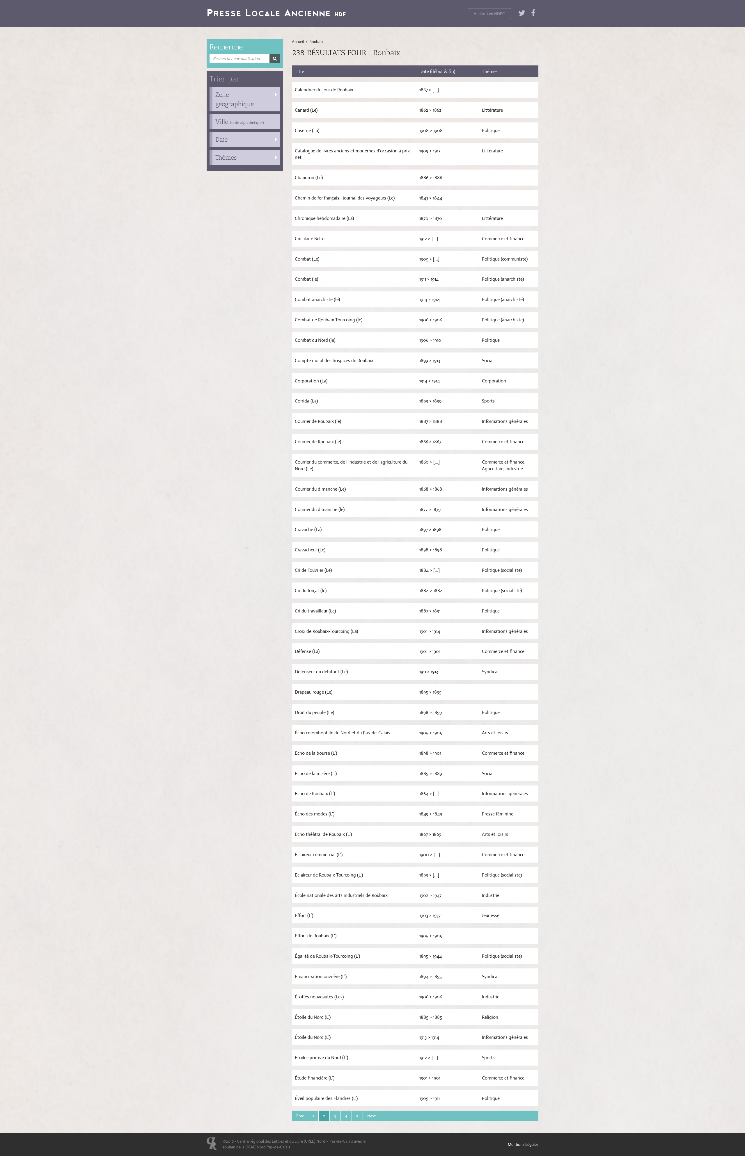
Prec (300, 1115)
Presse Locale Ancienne (276, 13)
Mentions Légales (523, 1144)
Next (371, 1115)
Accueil (298, 41)
